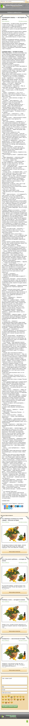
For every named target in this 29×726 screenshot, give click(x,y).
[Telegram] (11, 508)
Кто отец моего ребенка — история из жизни (14, 559)
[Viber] (5, 508)
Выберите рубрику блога (14, 12)
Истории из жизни (23, 21)
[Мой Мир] (9, 505)
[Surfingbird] (20, 505)
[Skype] (9, 508)
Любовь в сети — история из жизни (13, 599)
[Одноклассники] (7, 505)
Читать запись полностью (14, 551)
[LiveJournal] (18, 505)
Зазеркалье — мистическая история (13, 638)
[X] (11, 505)
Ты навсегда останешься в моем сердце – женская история (12, 519)
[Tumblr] (22, 505)
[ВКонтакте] (5, 505)
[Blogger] (13, 505)
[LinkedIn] (16, 505)
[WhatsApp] (7, 508)
